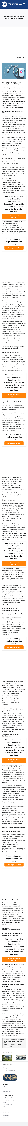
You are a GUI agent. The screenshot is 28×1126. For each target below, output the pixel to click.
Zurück (19, 57)
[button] (3, 1058)
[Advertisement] (14, 41)
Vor (24, 57)
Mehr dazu (17, 1046)
